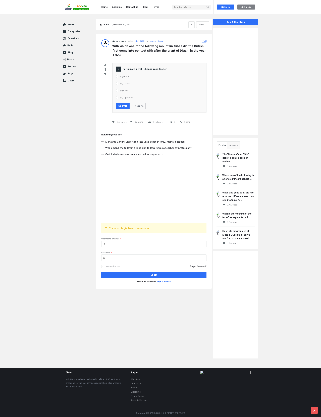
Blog (145, 7)
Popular (222, 145)
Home (104, 7)
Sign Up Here (164, 281)
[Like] (105, 65)
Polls (70, 45)
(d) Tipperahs (126, 97)
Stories (72, 66)
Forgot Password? (198, 266)
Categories (74, 31)
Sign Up (246, 7)
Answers (233, 145)
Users (71, 80)
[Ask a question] (314, 410)
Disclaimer (136, 392)
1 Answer (231, 243)
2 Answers (232, 166)
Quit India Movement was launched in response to (134, 154)
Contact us (132, 7)
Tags (70, 73)
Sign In (225, 7)
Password (106, 252)
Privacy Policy (137, 396)
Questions (73, 38)
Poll (204, 41)
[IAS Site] (79, 7)
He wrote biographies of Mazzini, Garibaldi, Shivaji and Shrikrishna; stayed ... (236, 235)
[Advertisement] (153, 189)
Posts (70, 59)
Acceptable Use (138, 400)
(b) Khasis (125, 83)
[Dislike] (105, 74)
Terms (155, 7)
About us (117, 7)
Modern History (156, 41)
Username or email (111, 238)
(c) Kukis (124, 90)
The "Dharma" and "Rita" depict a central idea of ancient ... (235, 158)
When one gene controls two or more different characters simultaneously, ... (238, 196)
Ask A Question (236, 22)
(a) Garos (124, 76)
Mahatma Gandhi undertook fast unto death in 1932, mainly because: (145, 141)
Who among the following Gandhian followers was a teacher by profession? (148, 147)
